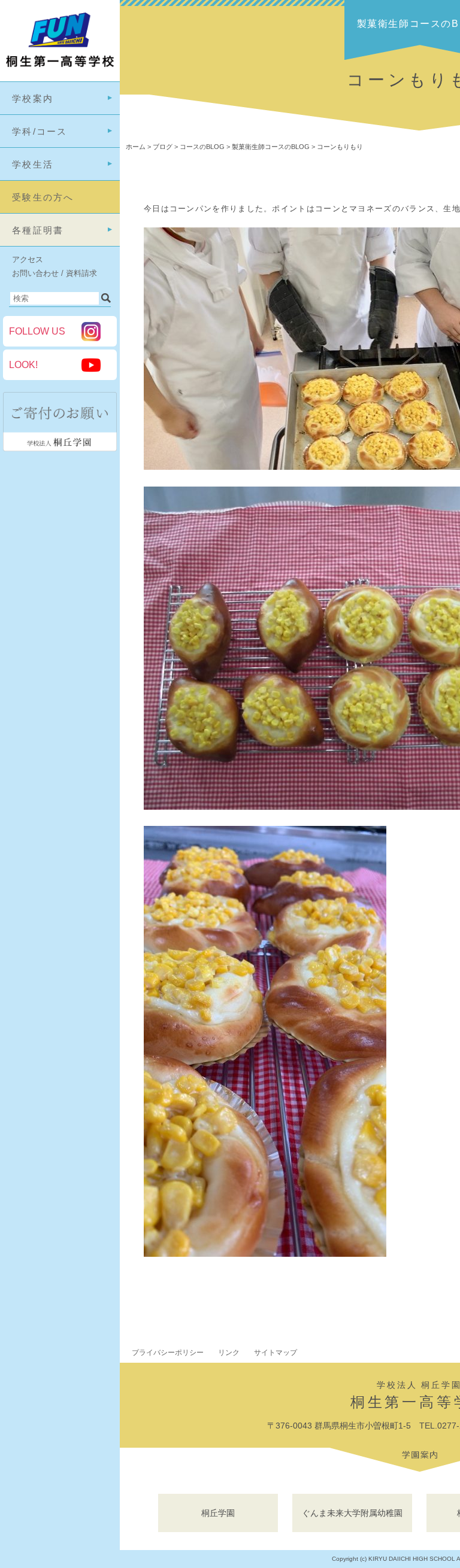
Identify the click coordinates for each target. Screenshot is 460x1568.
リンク (229, 1352)
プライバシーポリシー (168, 1352)
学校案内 (32, 98)
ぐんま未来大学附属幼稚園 (352, 1513)
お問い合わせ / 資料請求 (54, 273)
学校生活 (32, 164)
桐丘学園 (218, 1513)
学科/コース (40, 131)
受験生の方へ (43, 197)
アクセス (27, 259)
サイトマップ (275, 1352)
